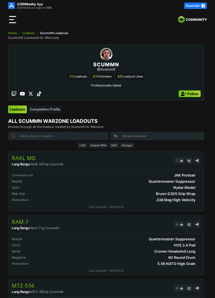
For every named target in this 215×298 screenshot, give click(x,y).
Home (12, 33)
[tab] (17, 109)
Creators (28, 33)
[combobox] (157, 136)
